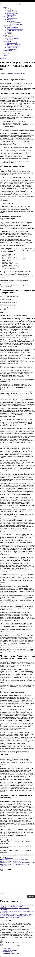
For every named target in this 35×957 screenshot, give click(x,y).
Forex (5, 7)
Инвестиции (7, 41)
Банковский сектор (8, 16)
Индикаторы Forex (12, 13)
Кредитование (11, 21)
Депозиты (10, 19)
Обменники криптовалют (14, 30)
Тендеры (5, 52)
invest (23, 73)
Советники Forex (12, 11)
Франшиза (10, 39)
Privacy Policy (7, 948)
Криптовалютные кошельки (15, 29)
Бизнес (5, 35)
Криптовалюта (7, 25)
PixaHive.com (23, 942)
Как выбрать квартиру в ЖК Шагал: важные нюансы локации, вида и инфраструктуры (15, 916)
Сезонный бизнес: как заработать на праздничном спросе (16, 914)
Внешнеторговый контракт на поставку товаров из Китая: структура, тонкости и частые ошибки (17, 905)
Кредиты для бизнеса (16, 24)
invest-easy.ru (3, 2)
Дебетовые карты (12, 18)
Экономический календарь (11, 953)
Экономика (6, 53)
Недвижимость (7, 50)
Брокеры (9, 8)
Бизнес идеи (10, 36)
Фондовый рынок (12, 49)
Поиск (2, 893)
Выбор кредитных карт (10, 950)
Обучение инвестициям (14, 46)
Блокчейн (9, 32)
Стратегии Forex (11, 15)
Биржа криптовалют (13, 27)
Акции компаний (12, 43)
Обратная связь (7, 951)
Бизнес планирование (13, 38)
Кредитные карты (15, 22)
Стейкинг (9, 33)
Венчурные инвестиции (14, 44)
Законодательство (12, 47)
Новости (5, 55)
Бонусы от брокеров (13, 10)
